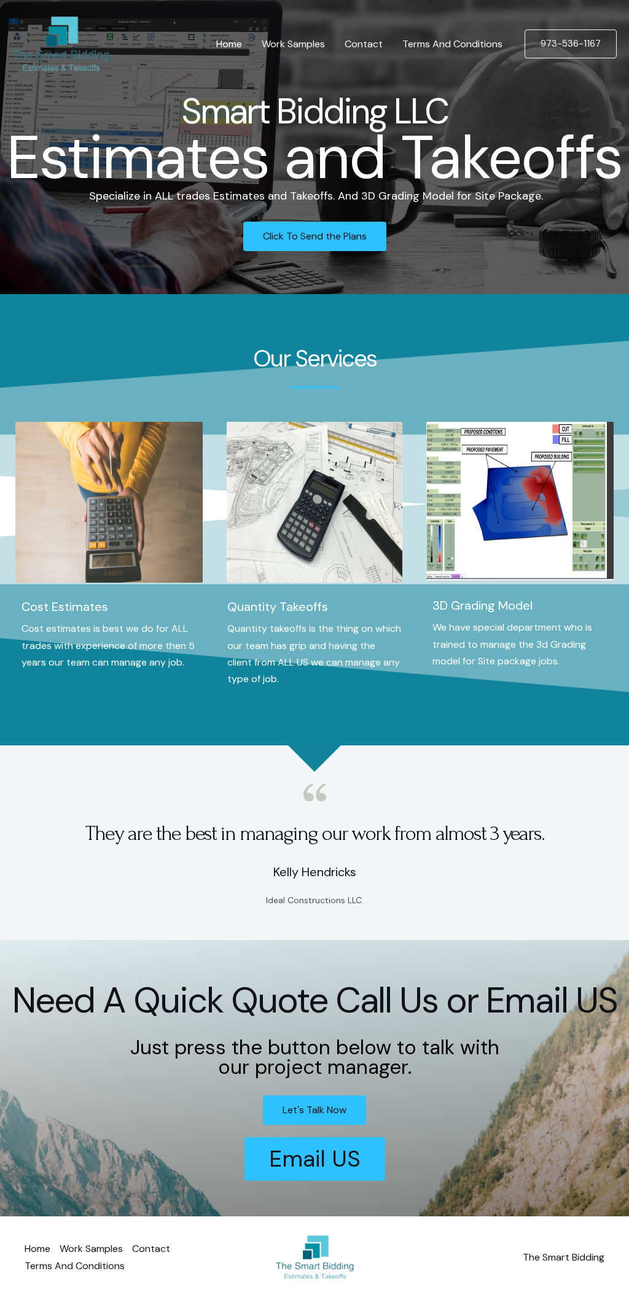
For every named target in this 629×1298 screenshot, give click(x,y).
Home (229, 43)
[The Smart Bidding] (60, 43)
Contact (364, 43)
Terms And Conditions (452, 43)
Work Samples (293, 43)
